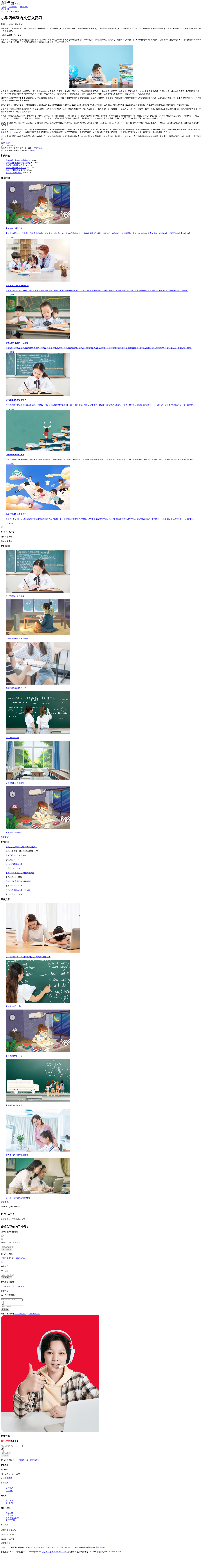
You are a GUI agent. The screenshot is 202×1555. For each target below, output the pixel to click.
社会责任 (9, 1515)
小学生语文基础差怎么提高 (17, 160)
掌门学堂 (10, 12)
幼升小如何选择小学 (14, 864)
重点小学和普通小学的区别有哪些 (20, 873)
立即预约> (38, 148)
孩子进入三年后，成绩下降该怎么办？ (21, 847)
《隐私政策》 (20, 1258)
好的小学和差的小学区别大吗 (18, 890)
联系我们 (9, 1491)
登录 (3, 9)
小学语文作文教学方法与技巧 (18, 163)
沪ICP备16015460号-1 (42, 1547)
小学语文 (9, 143)
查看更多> (5, 837)
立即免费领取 (6, 1249)
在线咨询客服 (6, 1478)
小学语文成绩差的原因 (15, 165)
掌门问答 (9, 1503)
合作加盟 (24, 7)
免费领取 (5, 1309)
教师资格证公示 (12, 1518)
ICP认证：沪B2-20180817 (62, 1547)
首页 (4, 7)
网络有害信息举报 (97, 1547)
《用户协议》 (6, 1258)
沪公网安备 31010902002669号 (54, 1552)
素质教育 (13, 7)
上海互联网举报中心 (81, 1547)
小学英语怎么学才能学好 (16, 855)
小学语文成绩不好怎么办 (16, 168)
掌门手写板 (10, 1520)
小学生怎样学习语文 (14, 170)
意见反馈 (9, 1513)
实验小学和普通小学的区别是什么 (20, 881)
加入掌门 (9, 1488)
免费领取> (34, 150)
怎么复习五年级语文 (14, 173)
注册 (7, 9)
